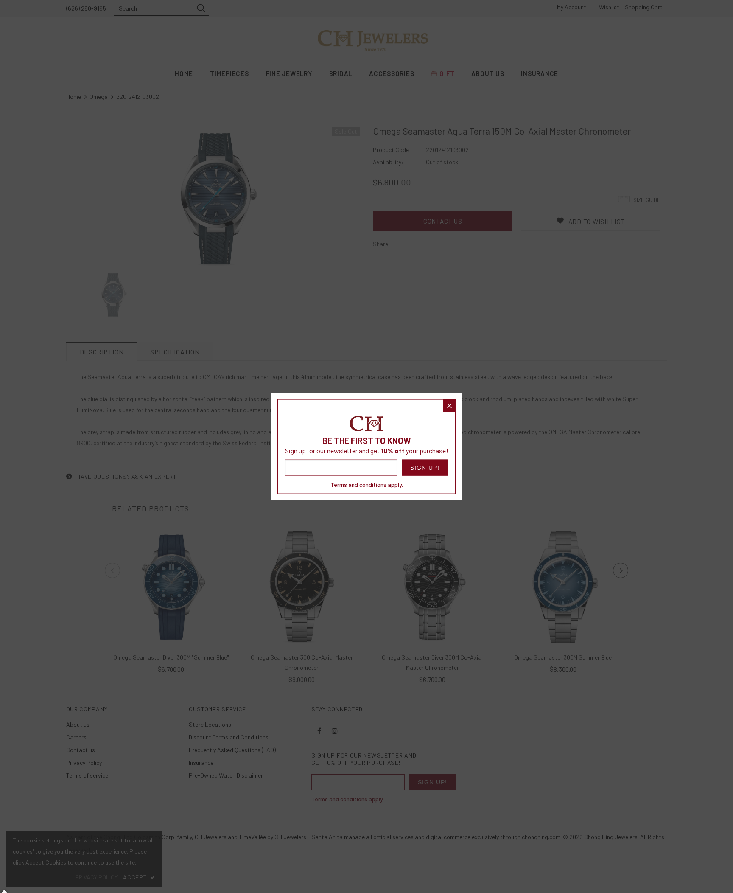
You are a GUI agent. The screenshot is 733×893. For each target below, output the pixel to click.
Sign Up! (424, 467)
